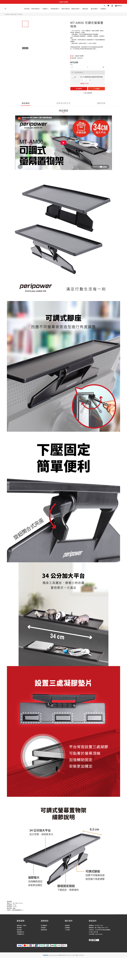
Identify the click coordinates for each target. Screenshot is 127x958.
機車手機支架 (66, 9)
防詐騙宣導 (44, 925)
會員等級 (19, 930)
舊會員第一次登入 (22, 925)
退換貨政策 (44, 930)
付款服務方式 (20, 934)
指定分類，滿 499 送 (76, 58)
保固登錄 (103, 9)
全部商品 (7, 14)
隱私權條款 (45, 955)
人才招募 (67, 930)
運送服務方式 (20, 932)
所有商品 (27, 9)
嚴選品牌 (85, 9)
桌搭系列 (20, 14)
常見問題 (19, 927)
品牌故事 (67, 925)
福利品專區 (94, 9)
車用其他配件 (55, 9)
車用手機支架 (35, 9)
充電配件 (45, 9)
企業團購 (67, 927)
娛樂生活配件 (75, 9)
